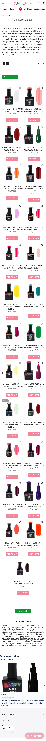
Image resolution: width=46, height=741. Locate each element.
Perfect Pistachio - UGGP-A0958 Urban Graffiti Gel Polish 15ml (12, 425)
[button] (8, 728)
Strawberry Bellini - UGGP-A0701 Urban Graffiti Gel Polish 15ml (12, 465)
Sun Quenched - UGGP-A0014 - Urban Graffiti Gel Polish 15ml (12, 307)
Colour (9, 15)
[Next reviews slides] (44, 685)
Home (2, 15)
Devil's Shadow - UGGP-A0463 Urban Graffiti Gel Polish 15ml (34, 188)
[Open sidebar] (3, 373)
